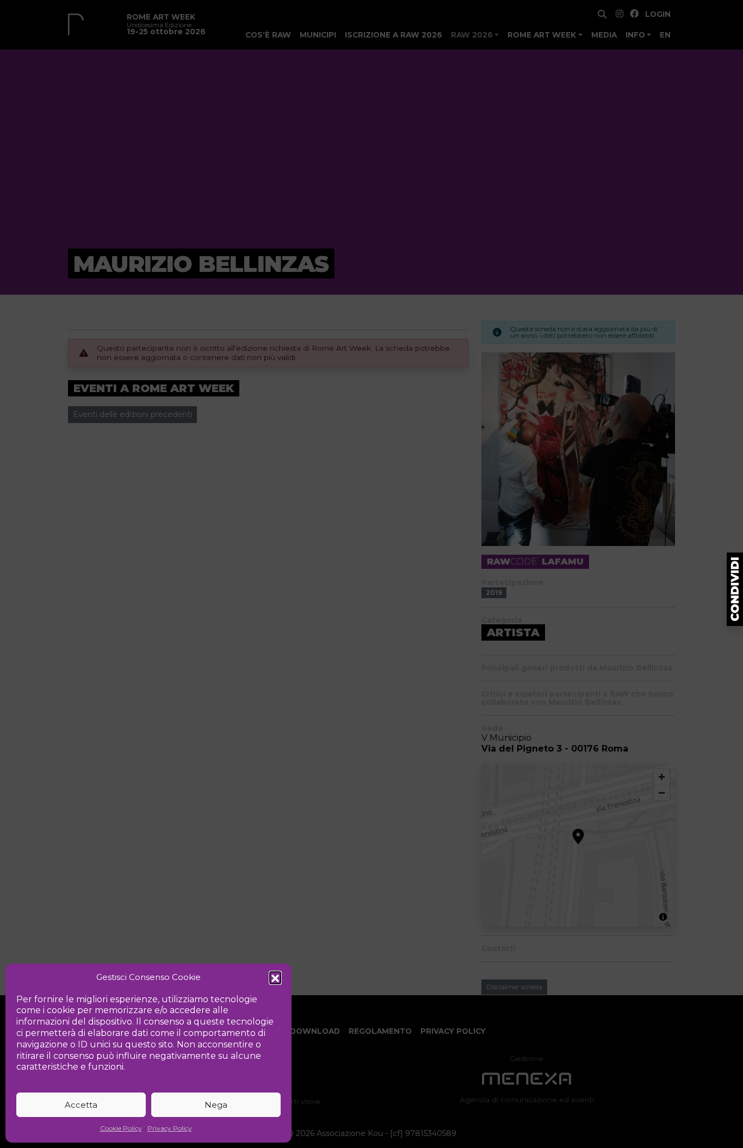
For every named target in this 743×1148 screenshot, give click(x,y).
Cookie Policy (121, 1128)
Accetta (81, 1105)
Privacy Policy (169, 1128)
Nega (216, 1105)
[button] (275, 977)
